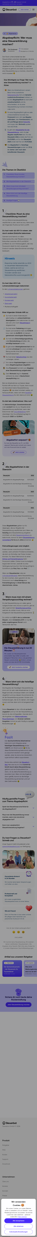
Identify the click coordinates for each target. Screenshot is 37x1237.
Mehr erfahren (22, 1217)
